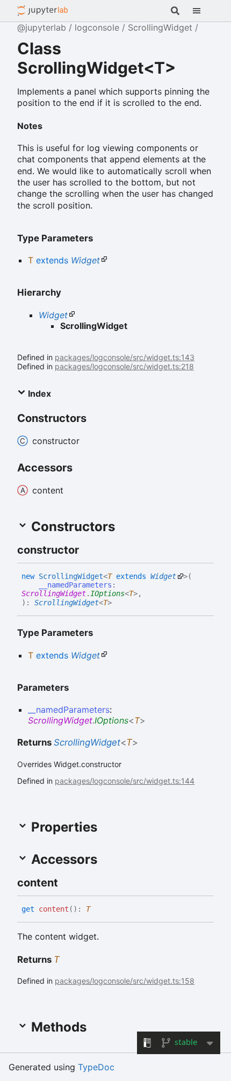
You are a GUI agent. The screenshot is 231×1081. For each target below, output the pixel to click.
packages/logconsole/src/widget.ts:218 (124, 366)
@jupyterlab (42, 10)
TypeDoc (96, 1067)
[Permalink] (51, 124)
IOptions (107, 593)
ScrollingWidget (160, 27)
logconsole (97, 27)
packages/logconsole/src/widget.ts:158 (124, 980)
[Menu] (203, 11)
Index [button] (38, 393)
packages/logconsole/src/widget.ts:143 (124, 357)
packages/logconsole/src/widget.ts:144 (124, 780)
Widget (85, 260)
